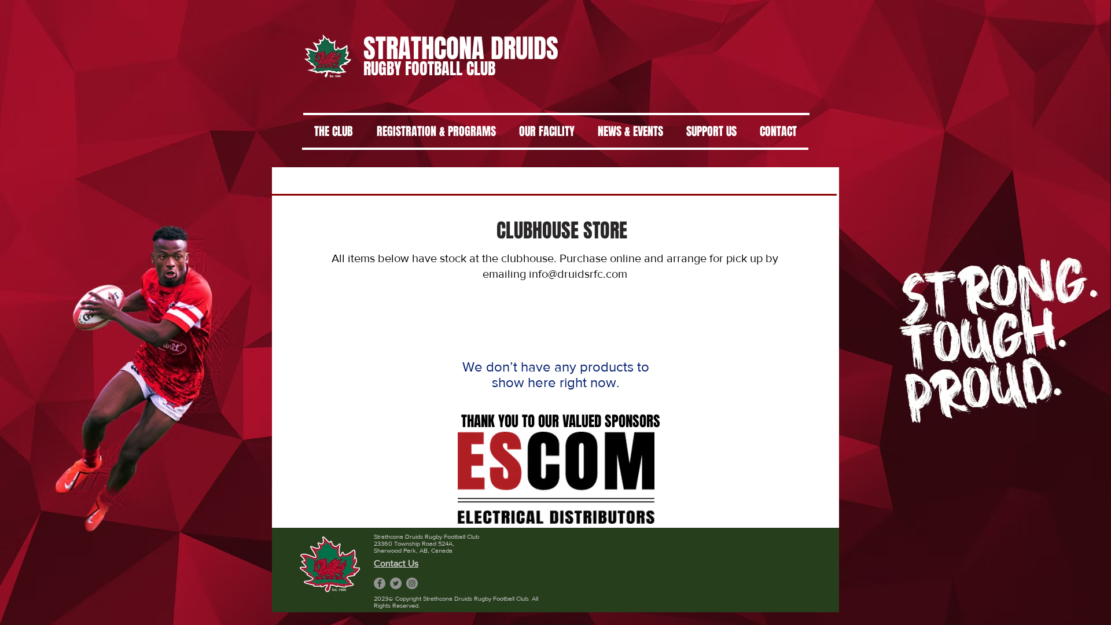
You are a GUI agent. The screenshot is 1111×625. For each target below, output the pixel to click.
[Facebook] (379, 583)
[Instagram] (412, 583)
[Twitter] (396, 583)
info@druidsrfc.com (578, 273)
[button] (556, 478)
